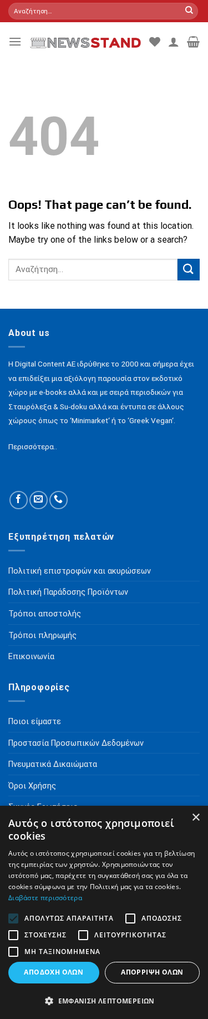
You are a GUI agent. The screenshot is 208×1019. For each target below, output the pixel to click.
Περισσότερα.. (32, 446)
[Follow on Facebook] (18, 500)
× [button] (195, 818)
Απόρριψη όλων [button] (152, 972)
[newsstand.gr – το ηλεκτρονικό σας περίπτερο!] (85, 41)
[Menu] (15, 41)
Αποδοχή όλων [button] (53, 972)
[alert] (104, 912)
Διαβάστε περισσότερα (45, 897)
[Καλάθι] (193, 41)
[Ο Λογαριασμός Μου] (173, 41)
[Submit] (189, 11)
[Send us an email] (38, 500)
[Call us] (58, 500)
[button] (104, 1000)
